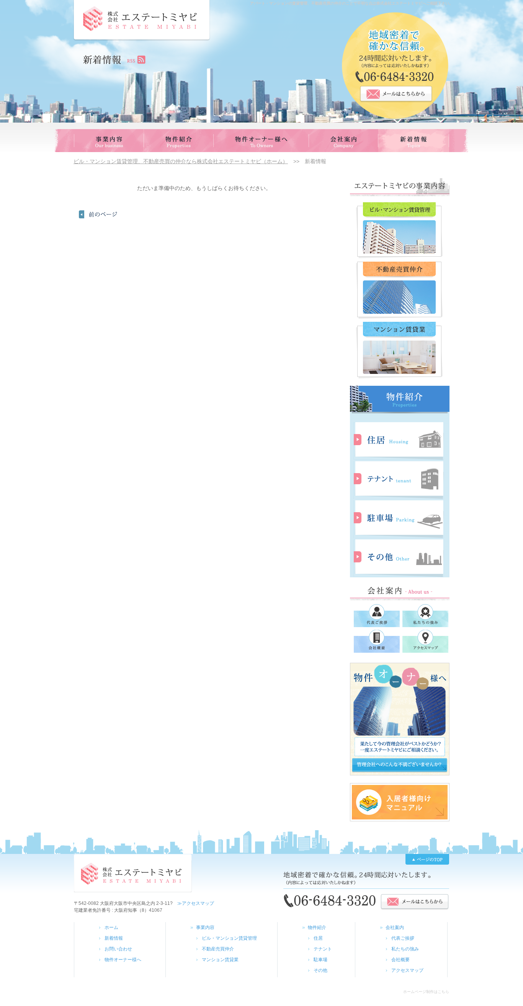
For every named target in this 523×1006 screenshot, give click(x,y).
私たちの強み (405, 949)
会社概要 (400, 959)
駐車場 (320, 959)
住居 (318, 938)
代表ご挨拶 (402, 938)
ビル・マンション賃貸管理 (229, 938)
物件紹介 (317, 927)
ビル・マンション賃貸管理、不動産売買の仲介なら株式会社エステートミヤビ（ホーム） (181, 161)
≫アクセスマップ (193, 903)
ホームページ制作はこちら (426, 992)
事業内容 (205, 927)
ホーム (111, 927)
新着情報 (114, 938)
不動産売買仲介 (218, 949)
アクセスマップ (407, 970)
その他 (320, 970)
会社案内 (395, 927)
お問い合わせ (118, 949)
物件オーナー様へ (123, 959)
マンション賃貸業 (220, 959)
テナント (323, 949)
